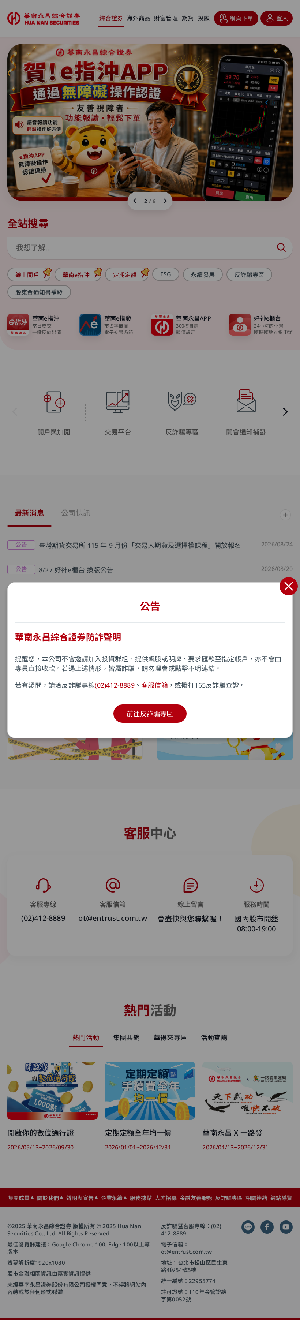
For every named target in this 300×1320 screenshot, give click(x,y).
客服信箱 (154, 684)
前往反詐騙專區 (150, 713)
